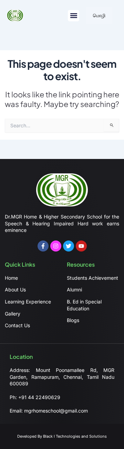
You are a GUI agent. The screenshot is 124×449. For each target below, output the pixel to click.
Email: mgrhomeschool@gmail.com (49, 411)
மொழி (99, 15)
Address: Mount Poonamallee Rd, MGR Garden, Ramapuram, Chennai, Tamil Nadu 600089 (62, 376)
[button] (73, 15)
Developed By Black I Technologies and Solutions (62, 436)
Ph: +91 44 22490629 (35, 397)
